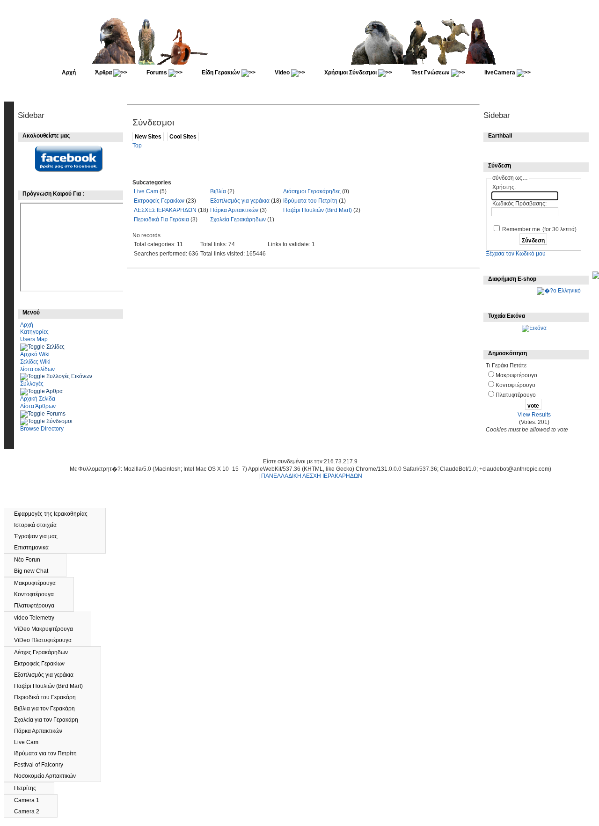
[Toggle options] (33, 347)
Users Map (34, 339)
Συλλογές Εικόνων (69, 376)
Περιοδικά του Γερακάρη (49, 697)
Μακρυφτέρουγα (39, 583)
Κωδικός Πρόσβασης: (519, 203)
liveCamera (500, 72)
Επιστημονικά (35, 547)
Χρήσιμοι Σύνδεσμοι (351, 72)
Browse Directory (42, 428)
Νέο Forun (32, 559)
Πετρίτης (29, 788)
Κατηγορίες (34, 332)
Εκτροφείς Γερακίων (159, 200)
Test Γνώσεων (431, 72)
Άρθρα (104, 72)
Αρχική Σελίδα (37, 398)
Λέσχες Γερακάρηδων (45, 652)
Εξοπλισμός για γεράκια (240, 200)
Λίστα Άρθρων (38, 406)
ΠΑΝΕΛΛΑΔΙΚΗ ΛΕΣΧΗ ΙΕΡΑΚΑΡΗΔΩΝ (311, 476)
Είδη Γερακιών (221, 72)
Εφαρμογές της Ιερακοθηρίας (55, 514)
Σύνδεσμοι (59, 421)
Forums (157, 72)
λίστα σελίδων (37, 369)
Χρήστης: (504, 187)
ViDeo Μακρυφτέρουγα (47, 629)
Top (137, 145)
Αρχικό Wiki (35, 354)
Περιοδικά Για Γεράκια (161, 219)
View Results (534, 414)
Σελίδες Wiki (35, 361)
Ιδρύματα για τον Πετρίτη (49, 753)
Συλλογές (32, 383)
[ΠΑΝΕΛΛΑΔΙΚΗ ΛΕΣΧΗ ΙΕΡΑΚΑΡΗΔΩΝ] (300, 62)
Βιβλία (218, 191)
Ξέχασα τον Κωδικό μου (516, 253)
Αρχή (69, 72)
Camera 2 (31, 811)
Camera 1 (31, 800)
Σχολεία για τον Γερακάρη (50, 719)
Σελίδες (55, 347)
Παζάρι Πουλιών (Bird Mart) (317, 210)
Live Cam (146, 191)
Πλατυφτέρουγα (38, 605)
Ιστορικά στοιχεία (39, 525)
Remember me (521, 229)
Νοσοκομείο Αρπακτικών (50, 776)
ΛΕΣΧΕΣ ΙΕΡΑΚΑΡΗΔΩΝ (165, 210)
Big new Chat (35, 571)
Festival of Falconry (43, 764)
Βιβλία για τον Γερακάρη (48, 708)
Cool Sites (183, 136)
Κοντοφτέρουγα (38, 594)
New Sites (148, 136)
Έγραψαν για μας (40, 536)
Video (283, 72)
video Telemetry (38, 617)
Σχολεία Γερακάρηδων (238, 219)
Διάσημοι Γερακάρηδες (312, 191)
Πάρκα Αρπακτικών (234, 210)
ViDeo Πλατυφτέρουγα (47, 640)
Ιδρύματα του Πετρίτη (310, 200)
